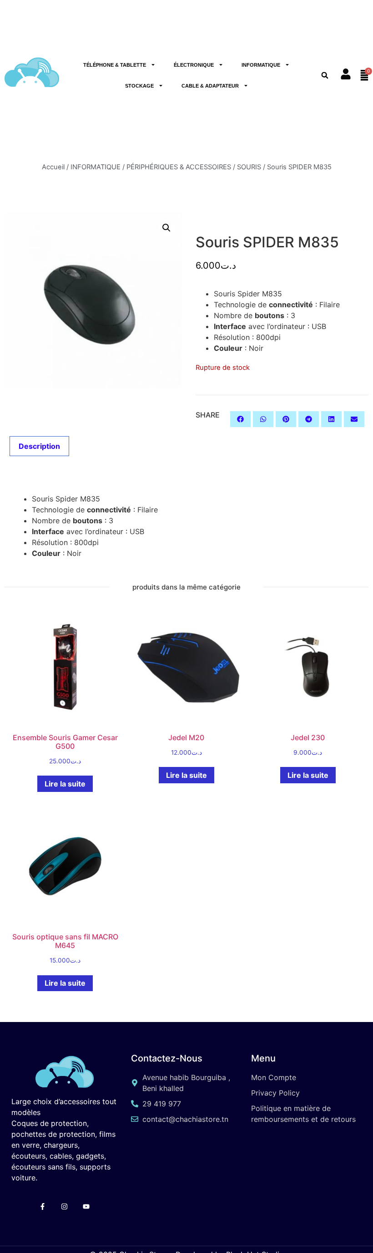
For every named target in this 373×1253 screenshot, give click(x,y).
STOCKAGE (139, 85)
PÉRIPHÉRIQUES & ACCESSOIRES (178, 167)
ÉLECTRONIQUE (194, 65)
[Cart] (364, 75)
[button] (166, 228)
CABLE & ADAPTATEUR (210, 85)
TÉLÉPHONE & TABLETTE (114, 65)
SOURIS (249, 167)
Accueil (53, 167)
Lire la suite (65, 783)
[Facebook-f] (42, 1206)
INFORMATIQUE (261, 65)
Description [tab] (39, 446)
